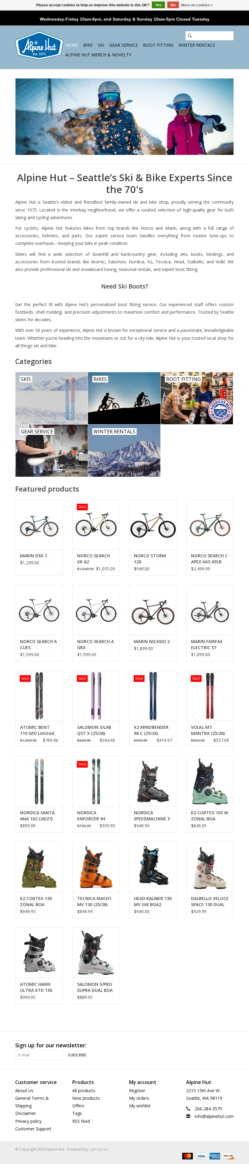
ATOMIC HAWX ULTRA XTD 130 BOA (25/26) (36, 987)
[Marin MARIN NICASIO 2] (153, 610)
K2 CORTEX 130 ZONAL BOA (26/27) (36, 902)
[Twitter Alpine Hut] (218, 1045)
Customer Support (33, 1129)
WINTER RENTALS (197, 45)
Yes (158, 5)
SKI (101, 45)
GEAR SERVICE (123, 45)
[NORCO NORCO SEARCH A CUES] (39, 610)
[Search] (189, 36)
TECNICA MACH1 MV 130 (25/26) (94, 901)
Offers (78, 1106)
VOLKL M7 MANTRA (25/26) (208, 730)
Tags (77, 1113)
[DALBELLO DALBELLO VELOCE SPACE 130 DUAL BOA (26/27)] (210, 867)
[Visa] (200, 1155)
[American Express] (214, 1155)
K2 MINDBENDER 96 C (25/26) (151, 730)
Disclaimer (25, 1113)
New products (86, 1098)
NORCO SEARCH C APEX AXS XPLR (209, 559)
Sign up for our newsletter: (50, 1045)
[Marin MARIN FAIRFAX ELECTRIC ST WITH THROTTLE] (210, 610)
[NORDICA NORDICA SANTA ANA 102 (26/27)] (39, 781)
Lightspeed (98, 1149)
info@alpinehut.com (214, 1116)
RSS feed (81, 1121)
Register (137, 1090)
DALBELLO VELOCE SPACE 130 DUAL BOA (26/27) (210, 902)
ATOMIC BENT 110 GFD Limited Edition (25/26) (37, 730)
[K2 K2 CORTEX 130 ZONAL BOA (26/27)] (39, 867)
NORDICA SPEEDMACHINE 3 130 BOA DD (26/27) (152, 816)
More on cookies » (197, 5)
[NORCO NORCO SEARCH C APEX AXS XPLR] (210, 524)
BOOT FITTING (158, 45)
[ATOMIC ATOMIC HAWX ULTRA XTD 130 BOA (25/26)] (39, 953)
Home (71, 45)
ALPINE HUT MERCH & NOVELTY (98, 55)
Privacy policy (28, 1121)
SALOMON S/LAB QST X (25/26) (94, 730)
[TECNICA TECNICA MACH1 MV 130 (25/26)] (96, 867)
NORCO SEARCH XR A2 (93, 559)
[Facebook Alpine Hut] (207, 1045)
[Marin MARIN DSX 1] (39, 524)
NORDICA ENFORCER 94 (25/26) (91, 816)
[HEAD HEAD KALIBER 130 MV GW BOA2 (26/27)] (153, 867)
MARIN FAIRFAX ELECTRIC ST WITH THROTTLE (208, 645)
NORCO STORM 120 (150, 559)
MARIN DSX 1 (33, 556)
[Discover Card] (227, 1155)
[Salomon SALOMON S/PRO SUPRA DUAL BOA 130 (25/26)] (96, 953)
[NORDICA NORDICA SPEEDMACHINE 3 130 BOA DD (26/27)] (153, 781)
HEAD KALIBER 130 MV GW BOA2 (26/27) (153, 902)
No (173, 5)
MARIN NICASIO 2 (152, 641)
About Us (24, 1090)
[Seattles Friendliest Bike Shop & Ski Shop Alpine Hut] (39, 45)
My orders (139, 1098)
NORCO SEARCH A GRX (95, 644)
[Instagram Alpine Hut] (229, 1045)
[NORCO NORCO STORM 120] (153, 524)
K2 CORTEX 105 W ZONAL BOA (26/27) (209, 816)
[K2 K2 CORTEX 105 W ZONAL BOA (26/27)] (210, 781)
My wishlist (140, 1106)
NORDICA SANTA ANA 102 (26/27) (37, 816)
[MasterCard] (187, 1155)
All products (83, 1090)
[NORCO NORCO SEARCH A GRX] (96, 610)
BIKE (88, 45)
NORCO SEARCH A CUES (38, 644)
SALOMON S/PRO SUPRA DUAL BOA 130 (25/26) (95, 987)
